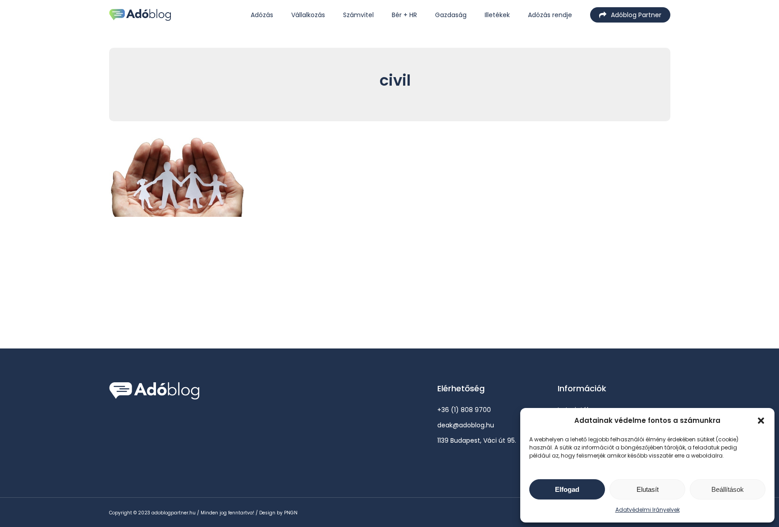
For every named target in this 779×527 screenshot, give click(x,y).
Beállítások (727, 489)
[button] (760, 420)
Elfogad (567, 489)
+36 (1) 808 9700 (464, 409)
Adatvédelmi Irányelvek (647, 509)
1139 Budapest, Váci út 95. (476, 440)
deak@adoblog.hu (465, 425)
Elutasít (648, 489)
